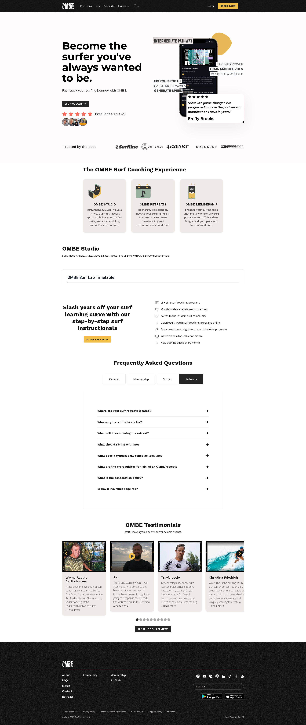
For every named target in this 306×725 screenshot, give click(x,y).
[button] (66, 553)
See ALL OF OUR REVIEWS (153, 629)
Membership (118, 675)
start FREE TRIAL (97, 339)
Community (90, 675)
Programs (86, 5)
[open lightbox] (132, 556)
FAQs (65, 680)
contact (67, 691)
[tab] (114, 379)
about (66, 675)
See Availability (76, 103)
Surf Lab (115, 680)
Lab (98, 5)
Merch (66, 686)
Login (211, 5)
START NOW (228, 5)
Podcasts (123, 5)
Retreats (109, 5)
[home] (68, 6)
